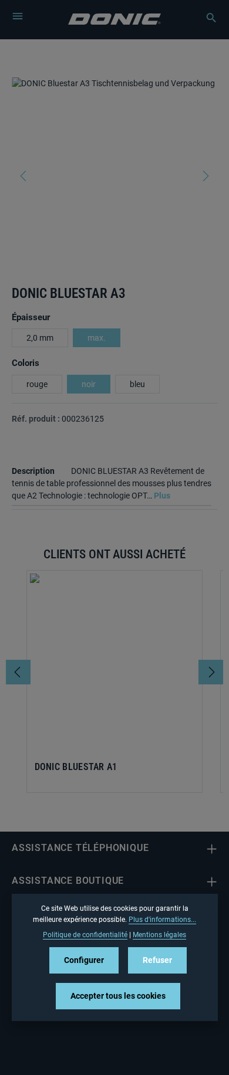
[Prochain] (205, 176)
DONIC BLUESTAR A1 (76, 767)
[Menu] (17, 16)
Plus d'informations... (162, 919)
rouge (37, 384)
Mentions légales (159, 935)
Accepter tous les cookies (118, 996)
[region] (114, 175)
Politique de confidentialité (85, 935)
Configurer (84, 960)
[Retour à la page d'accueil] (114, 17)
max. (96, 337)
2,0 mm (39, 337)
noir (89, 384)
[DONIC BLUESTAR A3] (114, 165)
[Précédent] (24, 176)
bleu (137, 384)
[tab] (111, 482)
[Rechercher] (205, 17)
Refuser (157, 960)
